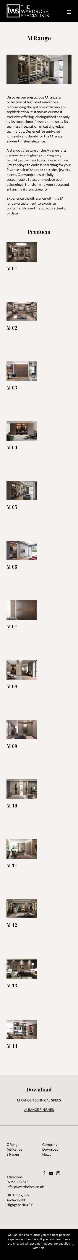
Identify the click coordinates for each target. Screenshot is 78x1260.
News (46, 1154)
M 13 (11, 985)
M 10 (11, 805)
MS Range (14, 1149)
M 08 (11, 686)
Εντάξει (39, 1253)
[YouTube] (51, 1173)
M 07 (11, 626)
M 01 (11, 268)
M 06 (11, 567)
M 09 (11, 746)
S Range (12, 1154)
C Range (12, 1144)
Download (50, 1149)
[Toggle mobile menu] (69, 12)
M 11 (11, 865)
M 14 (11, 1046)
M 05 (11, 507)
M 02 (11, 328)
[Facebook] (44, 1173)
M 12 (11, 925)
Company (49, 1144)
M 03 (11, 387)
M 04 (11, 447)
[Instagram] (58, 1173)
